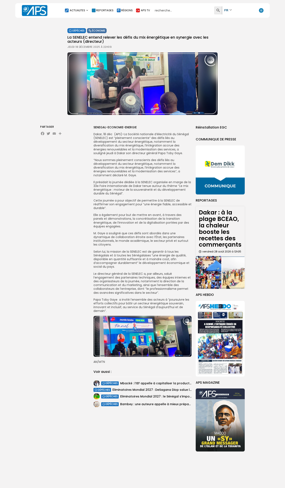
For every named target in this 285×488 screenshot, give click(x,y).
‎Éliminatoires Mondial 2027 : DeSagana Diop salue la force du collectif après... (171, 390)
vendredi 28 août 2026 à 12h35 (221, 251)
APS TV (145, 10)
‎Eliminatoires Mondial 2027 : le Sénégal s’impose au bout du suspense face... (178, 396)
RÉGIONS (127, 10)
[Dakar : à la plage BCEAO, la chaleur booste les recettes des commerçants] (220, 272)
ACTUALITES (77, 10)
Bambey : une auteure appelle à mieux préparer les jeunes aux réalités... (175, 404)
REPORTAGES (104, 10)
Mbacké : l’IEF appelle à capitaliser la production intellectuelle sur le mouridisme (181, 383)
